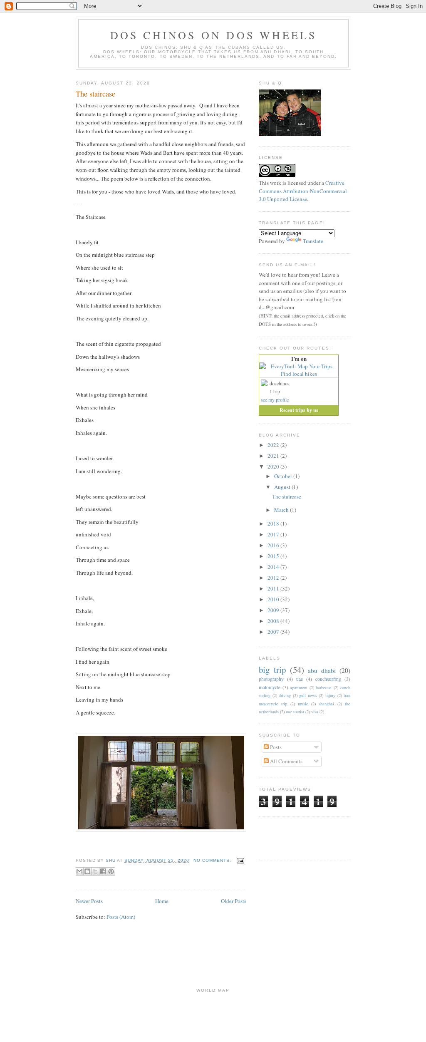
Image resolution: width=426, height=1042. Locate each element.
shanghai (326, 704)
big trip (272, 669)
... (263, 307)
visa (314, 712)
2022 (273, 445)
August (283, 487)
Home (161, 901)
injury (330, 695)
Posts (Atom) (120, 916)
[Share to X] (95, 871)
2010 (273, 599)
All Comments (285, 761)
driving (285, 695)
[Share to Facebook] (103, 871)
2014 (273, 567)
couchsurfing (328, 679)
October (283, 476)
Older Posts (233, 901)
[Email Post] (239, 860)
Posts (275, 747)
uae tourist (295, 712)
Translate (313, 241)
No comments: (213, 860)
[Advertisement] (307, 836)
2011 (273, 588)
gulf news (308, 695)
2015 (273, 556)
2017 (273, 534)
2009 (273, 610)
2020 (273, 466)
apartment (298, 687)
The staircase (95, 94)
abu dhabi (322, 670)
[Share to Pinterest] (111, 871)
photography (271, 679)
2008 (273, 621)
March (282, 510)
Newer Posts (89, 901)
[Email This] (79, 871)
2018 (273, 523)
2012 (273, 577)
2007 (273, 631)
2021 (273, 455)
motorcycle (269, 687)
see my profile (275, 399)
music (303, 704)
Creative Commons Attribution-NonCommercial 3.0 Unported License (303, 191)
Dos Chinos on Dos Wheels (213, 35)
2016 (273, 545)
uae (299, 679)
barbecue (324, 687)
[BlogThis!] (87, 871)
